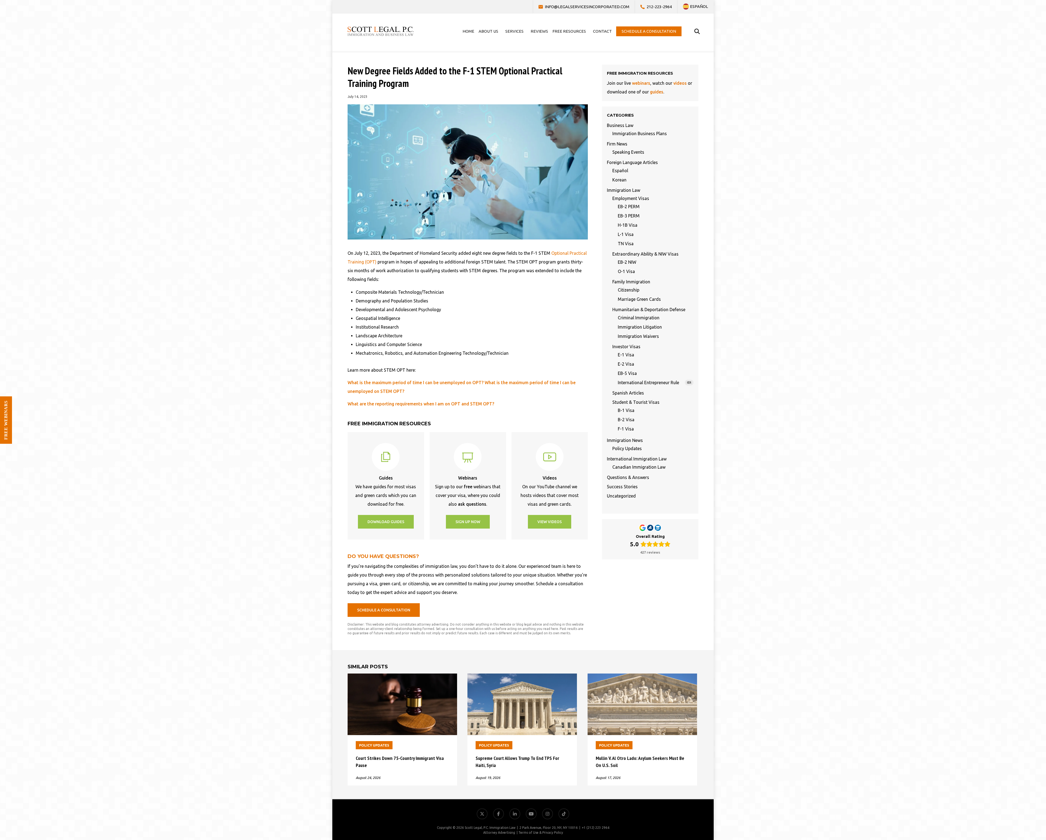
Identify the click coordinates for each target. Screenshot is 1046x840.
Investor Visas (626, 346)
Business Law (620, 125)
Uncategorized (621, 495)
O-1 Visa (626, 271)
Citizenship (628, 289)
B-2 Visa (626, 419)
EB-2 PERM (629, 206)
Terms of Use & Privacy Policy (540, 832)
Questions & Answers (628, 477)
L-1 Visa (626, 234)
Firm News (617, 143)
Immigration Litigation (640, 327)
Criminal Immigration (638, 317)
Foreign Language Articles (632, 162)
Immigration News (625, 440)
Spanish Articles (628, 392)
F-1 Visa (626, 428)
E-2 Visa (626, 364)
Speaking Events (628, 152)
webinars (641, 83)
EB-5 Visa (627, 373)
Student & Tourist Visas (635, 402)
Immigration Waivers (638, 336)
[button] (386, 522)
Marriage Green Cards (639, 299)
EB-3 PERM (629, 215)
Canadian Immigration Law (638, 467)
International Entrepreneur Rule (654, 382)
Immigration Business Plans (639, 133)
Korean (619, 179)
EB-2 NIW (627, 262)
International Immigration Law (637, 458)
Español (620, 170)
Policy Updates (627, 448)
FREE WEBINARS (6, 420)
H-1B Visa (627, 225)
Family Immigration (631, 281)
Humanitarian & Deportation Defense (648, 309)
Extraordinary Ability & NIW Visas (645, 253)
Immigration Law (623, 190)
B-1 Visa (626, 410)
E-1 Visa (626, 354)
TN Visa (626, 243)
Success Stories (622, 486)
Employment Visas (630, 198)
